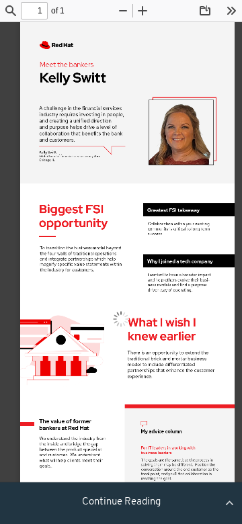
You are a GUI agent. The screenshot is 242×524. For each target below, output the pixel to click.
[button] (121, 502)
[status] (34, 10)
